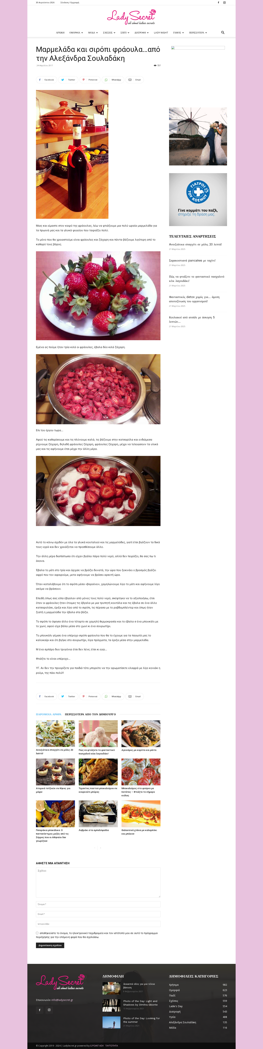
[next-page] (100, 848)
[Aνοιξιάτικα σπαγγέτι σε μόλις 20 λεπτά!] (55, 733)
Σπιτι (123, 32)
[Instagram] (224, 2)
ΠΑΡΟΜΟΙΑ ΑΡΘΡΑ (48, 714)
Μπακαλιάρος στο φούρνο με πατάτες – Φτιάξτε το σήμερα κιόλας (138, 792)
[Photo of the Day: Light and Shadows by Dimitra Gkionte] (111, 1005)
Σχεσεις (108, 32)
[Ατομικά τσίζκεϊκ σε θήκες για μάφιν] (55, 772)
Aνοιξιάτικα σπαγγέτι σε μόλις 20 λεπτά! (195, 244)
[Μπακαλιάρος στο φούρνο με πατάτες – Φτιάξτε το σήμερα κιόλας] (140, 772)
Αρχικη (60, 32)
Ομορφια (74, 32)
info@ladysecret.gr (62, 1000)
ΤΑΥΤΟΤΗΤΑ (111, 1045)
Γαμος (177, 32)
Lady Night (161, 32)
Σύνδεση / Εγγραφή (70, 2)
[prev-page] (94, 848)
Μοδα (91, 32)
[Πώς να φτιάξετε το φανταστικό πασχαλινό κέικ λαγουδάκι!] (98, 733)
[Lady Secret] (131, 17)
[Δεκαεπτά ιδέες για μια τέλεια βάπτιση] (111, 988)
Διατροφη (140, 32)
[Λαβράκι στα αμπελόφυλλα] (98, 813)
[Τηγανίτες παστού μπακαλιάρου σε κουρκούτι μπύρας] (98, 772)
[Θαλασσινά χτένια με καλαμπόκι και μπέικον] (140, 813)
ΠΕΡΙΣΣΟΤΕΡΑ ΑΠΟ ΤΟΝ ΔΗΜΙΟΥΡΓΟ (90, 714)
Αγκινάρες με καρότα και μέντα (138, 750)
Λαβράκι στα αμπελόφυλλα (94, 830)
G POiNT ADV (97, 1045)
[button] (222, 33)
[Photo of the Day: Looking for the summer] (111, 1022)
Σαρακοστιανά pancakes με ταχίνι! (192, 260)
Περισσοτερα (196, 32)
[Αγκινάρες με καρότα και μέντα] (140, 733)
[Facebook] (218, 2)
